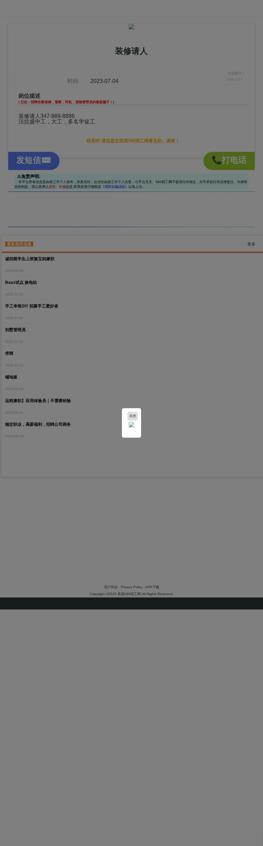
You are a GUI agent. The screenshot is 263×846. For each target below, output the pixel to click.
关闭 (132, 416)
